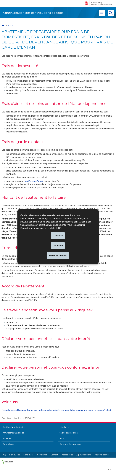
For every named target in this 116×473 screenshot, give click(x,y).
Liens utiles (28, 455)
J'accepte (58, 235)
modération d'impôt (33, 181)
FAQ (4, 455)
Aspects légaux (101, 455)
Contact (54, 455)
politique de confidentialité (48, 228)
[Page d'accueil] (3, 25)
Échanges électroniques (70, 444)
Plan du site (14, 455)
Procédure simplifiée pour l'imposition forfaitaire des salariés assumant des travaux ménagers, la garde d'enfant (56, 410)
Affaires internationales (13, 433)
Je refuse (58, 245)
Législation (64, 427)
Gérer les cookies (58, 255)
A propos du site (83, 455)
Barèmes (7, 438)
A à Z (10, 25)
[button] (102, 13)
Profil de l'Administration (14, 427)
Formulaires (8, 444)
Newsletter (42, 455)
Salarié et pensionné (69, 433)
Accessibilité (67, 455)
